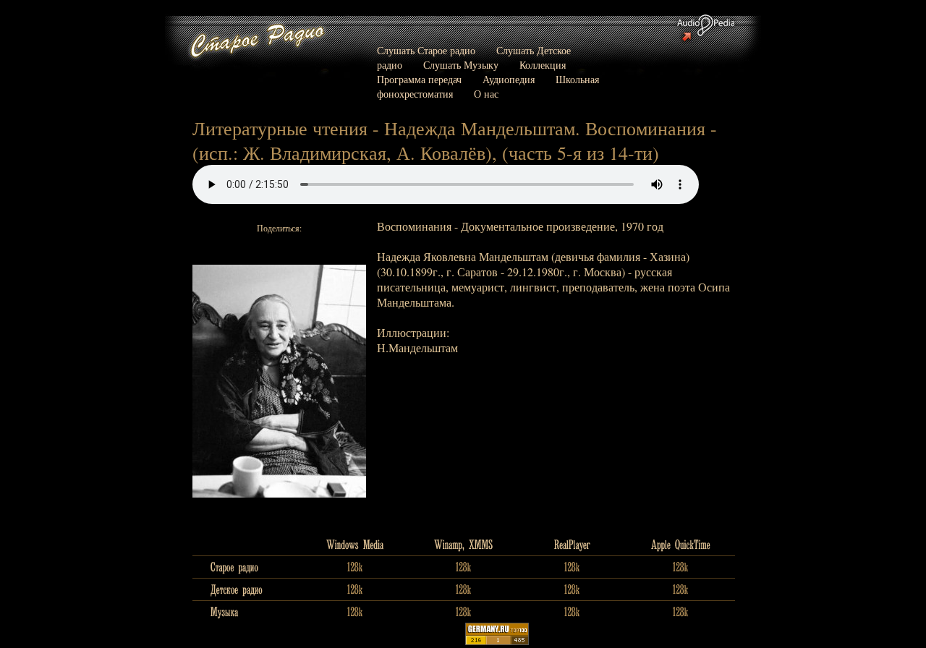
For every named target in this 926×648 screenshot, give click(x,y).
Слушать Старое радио (426, 50)
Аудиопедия (509, 79)
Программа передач (419, 79)
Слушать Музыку (460, 65)
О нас (486, 94)
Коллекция (542, 65)
